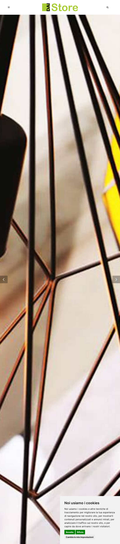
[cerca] (108, 7)
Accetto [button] (70, 532)
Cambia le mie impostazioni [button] (80, 537)
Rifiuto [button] (80, 532)
